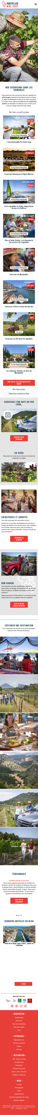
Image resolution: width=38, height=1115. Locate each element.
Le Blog (23, 965)
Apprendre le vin (19, 1021)
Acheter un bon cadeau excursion (19, 605)
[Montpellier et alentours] (19, 732)
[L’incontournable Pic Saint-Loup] (19, 127)
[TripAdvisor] (25, 987)
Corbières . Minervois (19, 1056)
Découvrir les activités (19, 539)
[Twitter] (16, 987)
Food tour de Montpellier (19, 274)
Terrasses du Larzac (19, 1050)
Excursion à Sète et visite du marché (19, 307)
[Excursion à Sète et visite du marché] (19, 292)
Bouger (19, 1027)
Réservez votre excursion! (19, 438)
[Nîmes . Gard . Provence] (19, 808)
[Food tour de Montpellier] (19, 260)
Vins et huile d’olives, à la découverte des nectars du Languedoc (19, 241)
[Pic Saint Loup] (19, 694)
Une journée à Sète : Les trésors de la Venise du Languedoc (19, 940)
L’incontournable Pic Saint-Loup (19, 142)
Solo (19, 1012)
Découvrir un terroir (19, 1024)
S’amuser (19, 1031)
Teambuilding (19, 999)
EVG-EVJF (19, 1002)
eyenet (25, 1090)
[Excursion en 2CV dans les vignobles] (19, 324)
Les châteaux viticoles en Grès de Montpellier (19, 372)
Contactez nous (19, 1075)
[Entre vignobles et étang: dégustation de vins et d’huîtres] (19, 191)
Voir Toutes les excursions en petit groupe (19, 383)
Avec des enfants (19, 1008)
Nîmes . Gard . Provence (19, 1053)
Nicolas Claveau (11, 1088)
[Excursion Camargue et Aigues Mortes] (19, 159)
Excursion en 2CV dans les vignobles (19, 339)
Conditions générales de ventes (19, 1078)
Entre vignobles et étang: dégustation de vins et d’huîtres (19, 207)
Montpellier (19, 1047)
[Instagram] (21, 987)
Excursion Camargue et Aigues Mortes (19, 174)
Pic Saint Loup (19, 1043)
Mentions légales (19, 1082)
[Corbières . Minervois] (19, 846)
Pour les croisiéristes (19, 1005)
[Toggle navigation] (36, 4)
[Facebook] (12, 987)
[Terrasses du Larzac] (19, 770)
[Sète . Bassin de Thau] (19, 655)
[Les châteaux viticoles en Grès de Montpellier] (19, 356)
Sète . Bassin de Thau (19, 1040)
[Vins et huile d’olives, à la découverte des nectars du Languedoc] (19, 226)
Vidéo (19, 1072)
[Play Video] (19, 472)
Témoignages (19, 1069)
